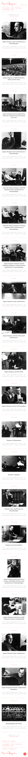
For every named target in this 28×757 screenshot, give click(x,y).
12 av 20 (14, 417)
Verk (12, 8)
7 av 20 (14, 240)
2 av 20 (14, 55)
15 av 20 (14, 522)
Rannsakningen (14, 16)
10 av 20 (14, 349)
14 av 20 (14, 486)
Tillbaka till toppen (8, 741)
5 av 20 (14, 165)
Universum (19, 8)
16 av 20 (14, 556)
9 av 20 (14, 313)
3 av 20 (14, 91)
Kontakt (5, 749)
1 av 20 (14, 19)
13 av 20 (14, 452)
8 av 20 (14, 278)
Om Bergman (6, 8)
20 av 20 (14, 700)
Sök (12, 9)
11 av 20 (14, 383)
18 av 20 (14, 630)
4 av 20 (14, 129)
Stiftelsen (6, 9)
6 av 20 (14, 203)
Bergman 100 (13, 749)
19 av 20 (14, 664)
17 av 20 (14, 594)
